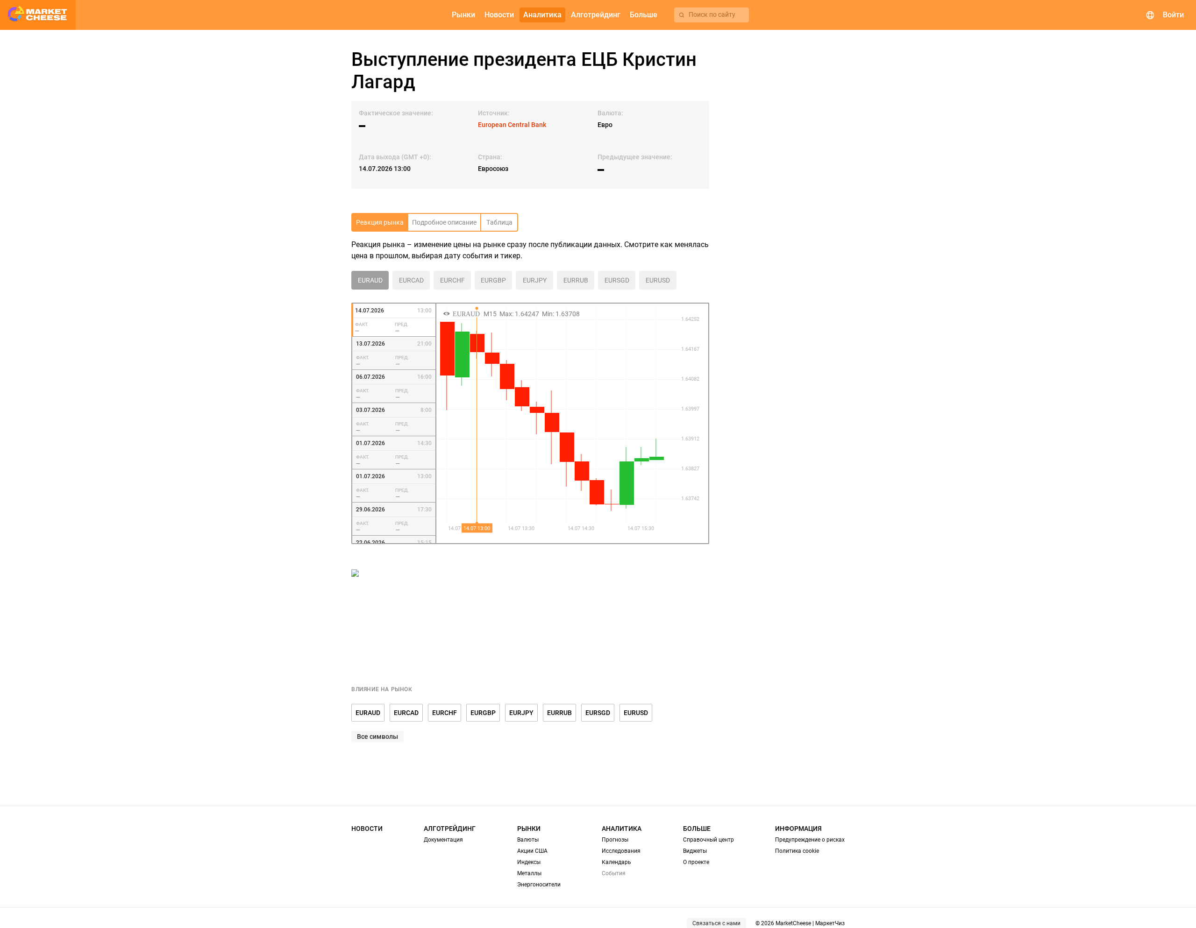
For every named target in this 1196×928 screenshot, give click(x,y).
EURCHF (444, 712)
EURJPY (521, 712)
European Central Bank (512, 124)
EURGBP (483, 712)
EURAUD (368, 712)
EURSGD (597, 712)
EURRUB (559, 712)
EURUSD (636, 712)
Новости (367, 828)
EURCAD (406, 712)
